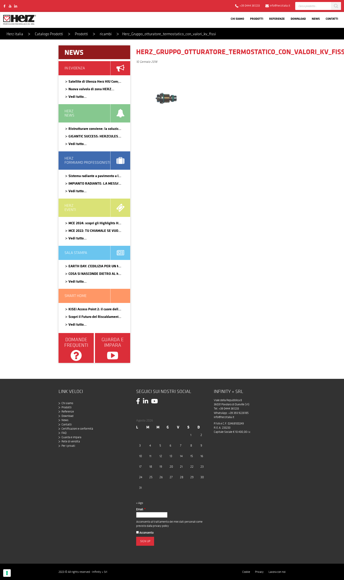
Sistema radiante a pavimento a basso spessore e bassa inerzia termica (93, 175)
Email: (141, 509)
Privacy (259, 572)
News (316, 19)
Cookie (246, 572)
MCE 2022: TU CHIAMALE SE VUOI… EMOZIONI (93, 230)
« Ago (139, 503)
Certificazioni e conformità (77, 428)
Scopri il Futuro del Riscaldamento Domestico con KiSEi (93, 316)
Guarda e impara (71, 437)
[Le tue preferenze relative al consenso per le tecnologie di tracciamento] (7, 573)
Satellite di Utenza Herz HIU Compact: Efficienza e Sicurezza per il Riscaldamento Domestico (93, 81)
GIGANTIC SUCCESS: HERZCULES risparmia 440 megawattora (93, 136)
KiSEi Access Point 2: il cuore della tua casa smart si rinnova (93, 309)
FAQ (64, 433)
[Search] (336, 6)
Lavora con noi (277, 572)
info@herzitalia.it (224, 417)
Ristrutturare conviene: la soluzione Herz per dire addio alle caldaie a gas (93, 128)
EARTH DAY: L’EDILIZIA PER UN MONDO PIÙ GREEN (93, 266)
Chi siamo (237, 19)
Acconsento (146, 532)
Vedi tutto (76, 96)
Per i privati (68, 446)
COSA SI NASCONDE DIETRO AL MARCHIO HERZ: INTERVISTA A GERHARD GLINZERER (93, 273)
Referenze (277, 19)
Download (298, 19)
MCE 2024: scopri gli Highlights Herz (93, 222)
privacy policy (161, 526)
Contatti (332, 19)
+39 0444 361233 (229, 408)
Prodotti (256, 19)
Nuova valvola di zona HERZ (89, 88)
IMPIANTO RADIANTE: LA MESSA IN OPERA (93, 183)
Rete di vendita (71, 441)
